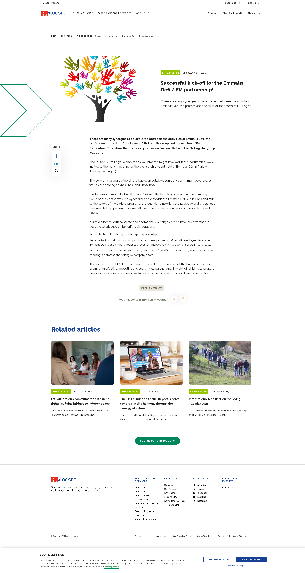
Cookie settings (141, 536)
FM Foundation (84, 36)
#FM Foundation (152, 287)
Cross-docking (142, 499)
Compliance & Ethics (175, 501)
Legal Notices (160, 536)
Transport (140, 487)
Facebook (202, 493)
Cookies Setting (235, 565)
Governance (170, 493)
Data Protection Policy (182, 536)
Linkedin (201, 485)
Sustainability (170, 497)
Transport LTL (142, 491)
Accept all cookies (251, 559)
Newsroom (67, 36)
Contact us (227, 487)
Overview (169, 485)
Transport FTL (142, 495)
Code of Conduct (204, 536)
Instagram (202, 501)
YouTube (201, 497)
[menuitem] (83, 13)
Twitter (201, 489)
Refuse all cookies (219, 559)
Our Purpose (170, 489)
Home (54, 36)
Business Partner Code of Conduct (232, 536)
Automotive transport (146, 519)
